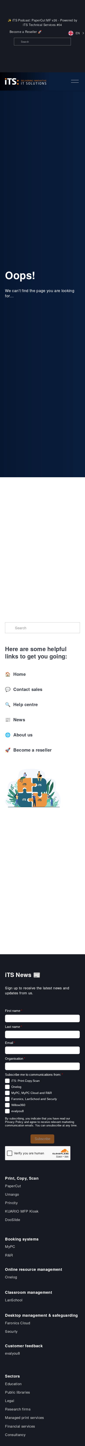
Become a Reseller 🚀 (26, 31)
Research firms (18, 1409)
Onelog (11, 1277)
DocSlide (12, 1219)
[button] (74, 33)
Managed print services (24, 1417)
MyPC (10, 1246)
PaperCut (13, 1185)
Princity (11, 1202)
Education (13, 1383)
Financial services (20, 1426)
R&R (9, 1255)
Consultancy (15, 1434)
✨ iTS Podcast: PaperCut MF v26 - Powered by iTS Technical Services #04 (42, 22)
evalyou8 (12, 1353)
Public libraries (17, 1392)
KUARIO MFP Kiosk (21, 1211)
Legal (9, 1400)
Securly (11, 1331)
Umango (12, 1194)
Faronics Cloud (17, 1322)
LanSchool (13, 1299)
